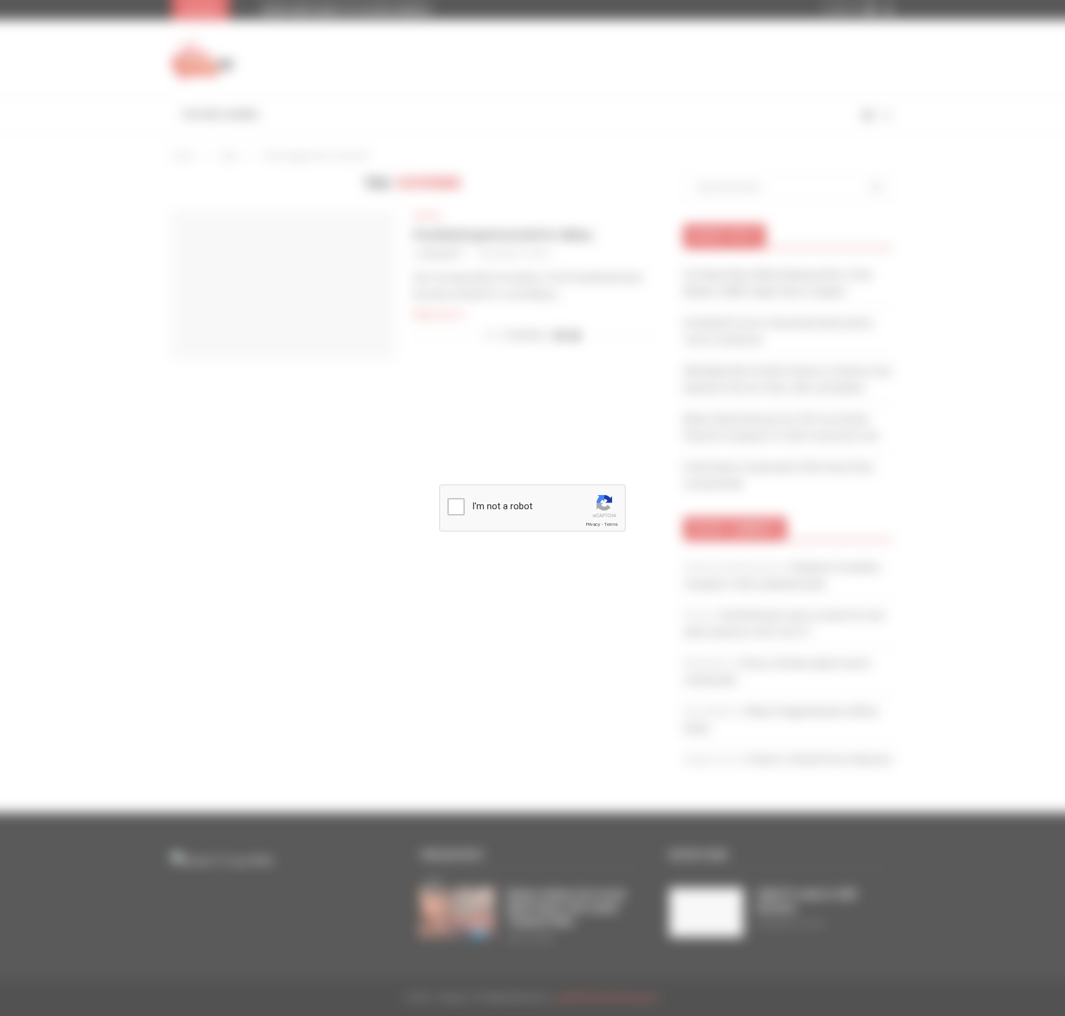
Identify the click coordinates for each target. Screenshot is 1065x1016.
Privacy (593, 524)
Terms (611, 524)
